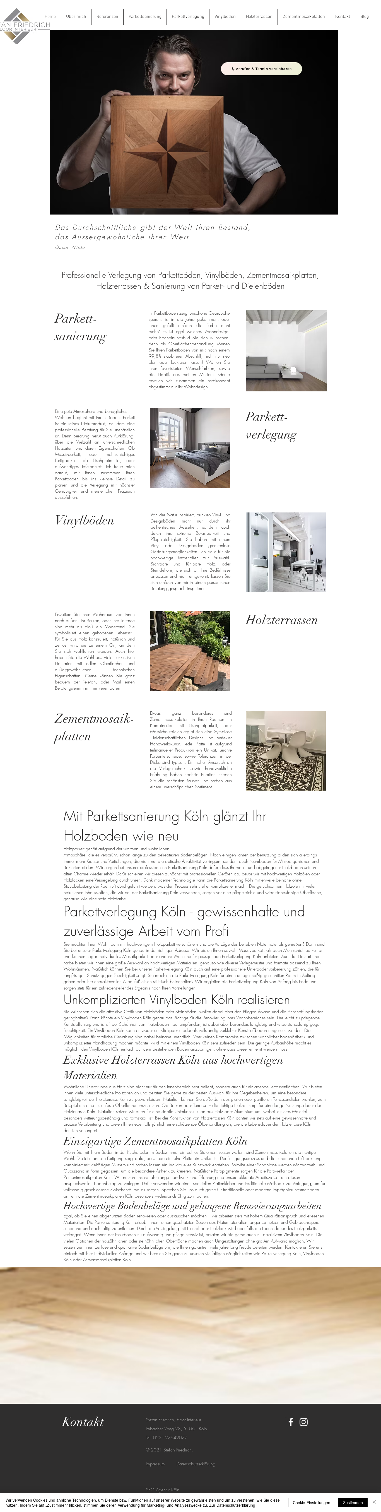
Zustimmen (353, 1502)
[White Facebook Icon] (290, 1422)
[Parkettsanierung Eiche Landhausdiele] (286, 350)
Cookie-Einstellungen (311, 1502)
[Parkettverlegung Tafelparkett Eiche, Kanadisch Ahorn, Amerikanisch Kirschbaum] (190, 448)
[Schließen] (374, 1502)
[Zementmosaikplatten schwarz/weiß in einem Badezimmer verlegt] (286, 750)
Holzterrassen (282, 620)
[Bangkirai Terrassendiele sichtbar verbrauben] (190, 651)
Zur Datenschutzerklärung (232, 1505)
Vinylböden (84, 520)
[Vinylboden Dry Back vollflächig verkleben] (286, 552)
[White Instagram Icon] (303, 1422)
